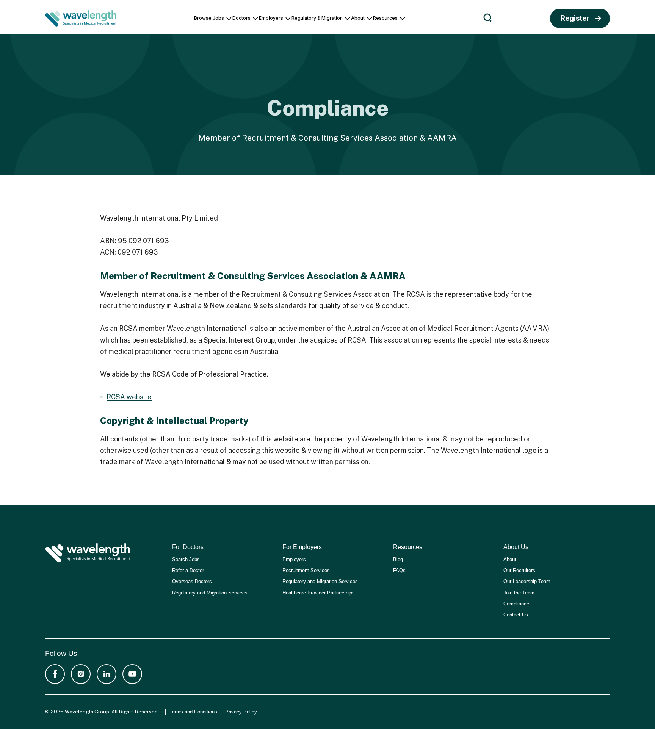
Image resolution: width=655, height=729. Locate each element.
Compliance (516, 603)
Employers (294, 559)
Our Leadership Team (526, 581)
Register (575, 18)
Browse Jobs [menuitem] (209, 18)
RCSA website (129, 397)
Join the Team (518, 592)
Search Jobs (186, 559)
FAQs (399, 570)
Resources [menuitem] (385, 18)
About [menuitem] (358, 18)
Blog (398, 559)
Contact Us (515, 614)
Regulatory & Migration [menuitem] (317, 18)
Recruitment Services (306, 570)
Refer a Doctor (188, 570)
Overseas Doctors (192, 581)
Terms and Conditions (193, 712)
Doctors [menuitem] (241, 18)
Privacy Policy (241, 712)
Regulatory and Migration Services (210, 592)
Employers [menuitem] (271, 18)
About (509, 559)
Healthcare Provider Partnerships (318, 592)
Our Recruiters (519, 570)
